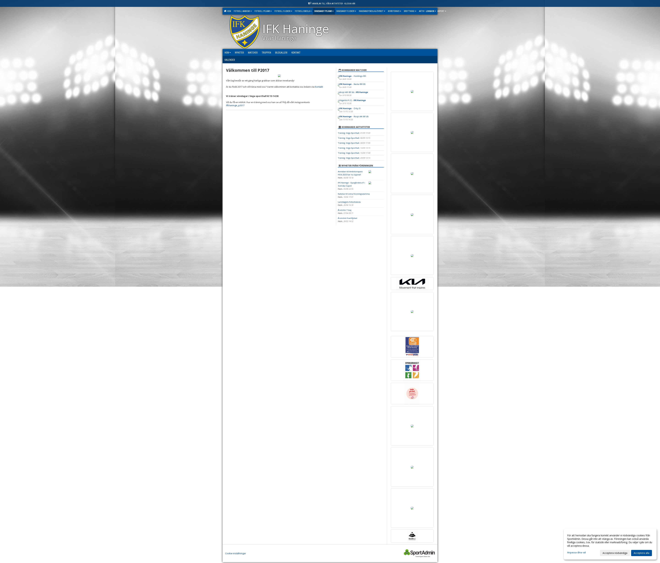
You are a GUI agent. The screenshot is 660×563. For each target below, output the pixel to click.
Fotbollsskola (302, 11)
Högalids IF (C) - (352, 100)
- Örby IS (350, 108)
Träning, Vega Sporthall (348, 133)
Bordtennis (393, 11)
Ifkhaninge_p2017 (235, 105)
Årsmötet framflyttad (347, 218)
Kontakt (319, 86)
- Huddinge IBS (352, 76)
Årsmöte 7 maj (344, 210)
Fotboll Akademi (242, 11)
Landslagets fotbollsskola (349, 202)
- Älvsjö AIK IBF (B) (353, 116)
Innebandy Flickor (345, 11)
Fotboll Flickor (282, 11)
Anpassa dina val (576, 552)
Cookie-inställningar (235, 553)
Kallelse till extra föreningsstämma (354, 194)
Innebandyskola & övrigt (371, 11)
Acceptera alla (641, 553)
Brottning (409, 11)
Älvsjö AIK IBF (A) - (353, 92)
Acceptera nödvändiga (615, 553)
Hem (228, 11)
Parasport (439, 11)
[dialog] (610, 544)
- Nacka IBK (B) (352, 84)
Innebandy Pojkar (323, 11)
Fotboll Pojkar (262, 11)
